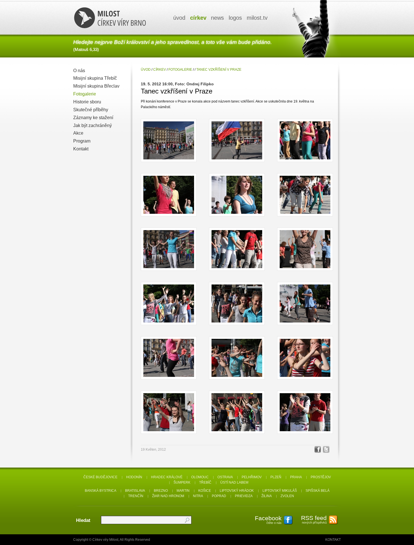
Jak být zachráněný (92, 125)
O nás (79, 70)
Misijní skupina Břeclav (96, 86)
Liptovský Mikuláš (279, 491)
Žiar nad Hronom (168, 496)
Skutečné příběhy (90, 109)
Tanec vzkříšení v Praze (218, 70)
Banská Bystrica (100, 491)
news (217, 18)
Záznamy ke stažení (93, 117)
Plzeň (275, 477)
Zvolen (287, 496)
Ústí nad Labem (234, 482)
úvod (179, 18)
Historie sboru (87, 101)
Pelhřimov (252, 477)
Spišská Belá (318, 491)
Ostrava (225, 477)
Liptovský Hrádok (237, 491)
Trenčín (135, 496)
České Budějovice (100, 477)
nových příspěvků (314, 519)
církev (198, 18)
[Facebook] (317, 449)
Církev (159, 70)
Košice (204, 491)
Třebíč (205, 482)
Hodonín (134, 477)
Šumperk (181, 482)
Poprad (219, 496)
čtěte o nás (268, 519)
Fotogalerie (84, 94)
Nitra (198, 496)
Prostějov (321, 477)
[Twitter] (326, 449)
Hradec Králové (166, 477)
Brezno (161, 491)
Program (81, 141)
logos (235, 18)
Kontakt (80, 148)
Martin (183, 491)
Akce (78, 133)
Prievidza (244, 496)
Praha (296, 477)
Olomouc (200, 477)
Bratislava (135, 491)
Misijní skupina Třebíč (95, 78)
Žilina (266, 496)
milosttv (257, 18)
